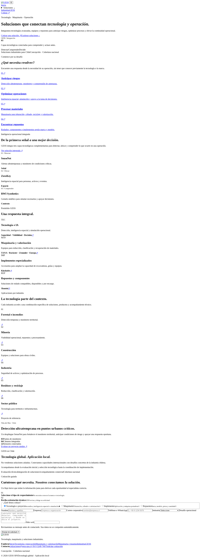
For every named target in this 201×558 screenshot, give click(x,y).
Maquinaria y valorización (47, 544)
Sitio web (30, 522)
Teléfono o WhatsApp (117, 510)
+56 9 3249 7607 (38, 546)
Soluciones (9, 8)
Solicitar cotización (54, 546)
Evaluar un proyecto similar (14, 446)
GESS (12, 10)
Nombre (4, 510)
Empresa (37, 510)
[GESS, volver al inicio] (5, 2)
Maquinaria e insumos (67, 544)
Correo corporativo (74, 510)
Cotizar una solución (11, 35)
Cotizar (5, 13)
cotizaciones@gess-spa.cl (20, 546)
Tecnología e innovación (25, 544)
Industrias (5, 10)
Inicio (3, 5)
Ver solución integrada (12, 150)
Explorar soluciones (30, 35)
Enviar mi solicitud (10, 532)
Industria (156, 510)
